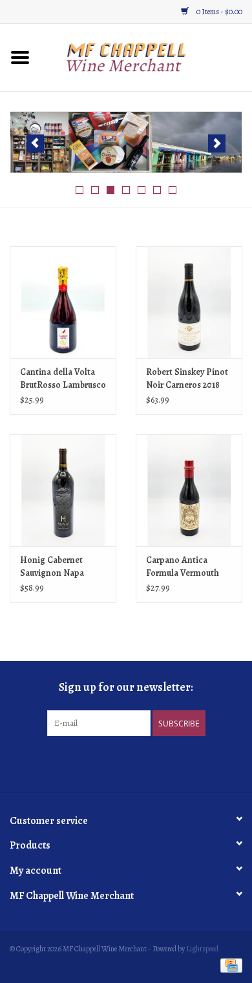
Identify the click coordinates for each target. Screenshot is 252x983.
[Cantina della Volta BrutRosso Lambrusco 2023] (63, 302)
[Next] (217, 143)
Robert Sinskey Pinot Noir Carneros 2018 (187, 378)
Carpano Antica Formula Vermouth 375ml (182, 567)
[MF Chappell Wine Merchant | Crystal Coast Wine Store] (146, 56)
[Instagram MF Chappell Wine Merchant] (137, 762)
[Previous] (35, 143)
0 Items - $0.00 (218, 11)
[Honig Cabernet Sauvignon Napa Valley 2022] (63, 490)
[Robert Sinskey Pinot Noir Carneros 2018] (189, 302)
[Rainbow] (126, 142)
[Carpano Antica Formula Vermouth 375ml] (189, 490)
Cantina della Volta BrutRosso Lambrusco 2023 (63, 379)
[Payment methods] (229, 965)
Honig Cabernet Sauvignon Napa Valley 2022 (52, 567)
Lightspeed (202, 949)
